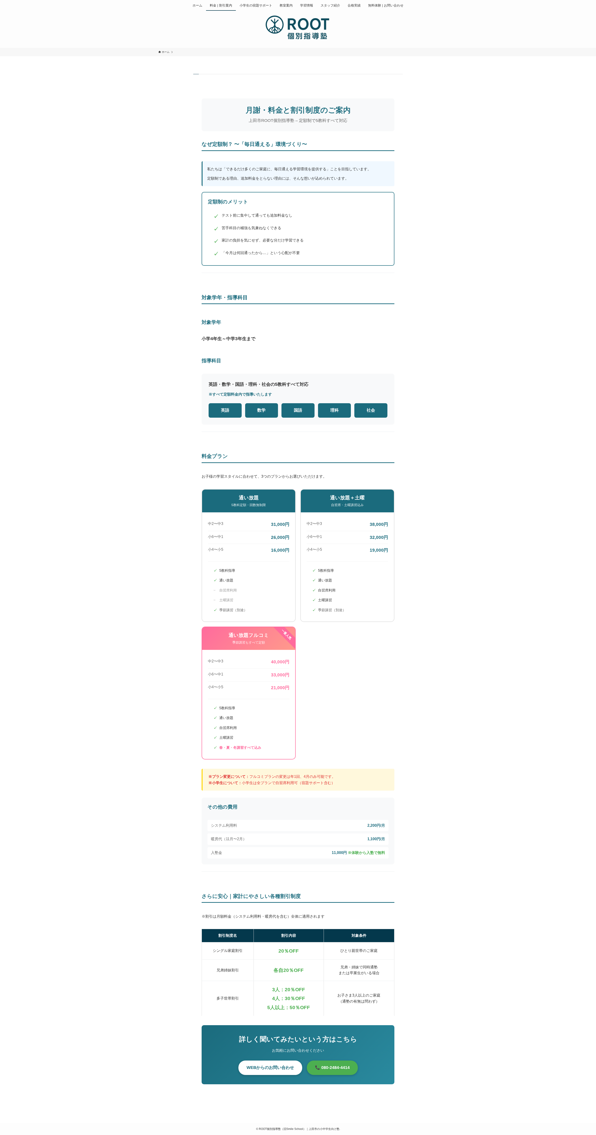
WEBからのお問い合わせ (270, 1067)
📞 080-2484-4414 (332, 1067)
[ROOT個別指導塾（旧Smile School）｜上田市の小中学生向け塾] (298, 28)
